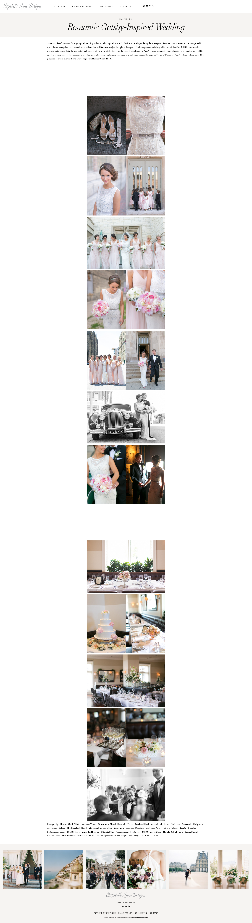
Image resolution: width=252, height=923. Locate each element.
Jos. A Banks (191, 831)
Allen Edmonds (68, 835)
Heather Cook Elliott (101, 58)
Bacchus (104, 47)
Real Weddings (126, 19)
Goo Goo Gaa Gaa (149, 835)
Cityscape (93, 828)
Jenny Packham (150, 43)
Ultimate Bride (107, 831)
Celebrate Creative (141, 917)
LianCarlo (100, 835)
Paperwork (186, 824)
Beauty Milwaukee (188, 828)
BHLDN (184, 47)
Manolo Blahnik (170, 831)
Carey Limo (119, 828)
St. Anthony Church (107, 824)
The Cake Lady (74, 828)
